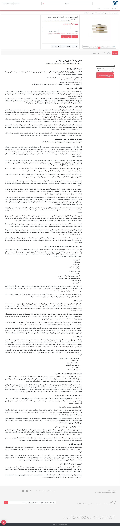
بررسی (115, 53)
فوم (114, 13)
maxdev (55, 524)
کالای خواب (108, 492)
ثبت (6, 503)
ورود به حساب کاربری (8, 3)
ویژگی (109, 53)
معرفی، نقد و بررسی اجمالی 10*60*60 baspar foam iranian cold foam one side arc (105, 70)
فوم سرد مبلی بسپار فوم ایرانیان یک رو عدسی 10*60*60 (96, 13)
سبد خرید (17, 3)
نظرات (103, 53)
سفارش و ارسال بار (90, 504)
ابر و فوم (114, 8)
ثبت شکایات (80, 504)
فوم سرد (111, 13)
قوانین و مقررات (100, 504)
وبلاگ (98, 8)
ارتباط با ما (108, 504)
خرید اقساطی (66, 37)
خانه (117, 13)
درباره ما (114, 504)
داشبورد (114, 492)
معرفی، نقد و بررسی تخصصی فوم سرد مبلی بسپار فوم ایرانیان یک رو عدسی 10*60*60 (105, 75)
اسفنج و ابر (98, 492)
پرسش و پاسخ (95, 53)
